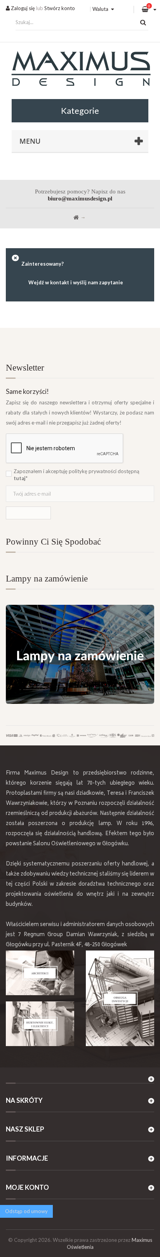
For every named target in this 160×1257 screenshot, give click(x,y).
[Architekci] (40, 973)
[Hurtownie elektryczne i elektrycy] (40, 1023)
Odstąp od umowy (26, 1211)
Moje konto (27, 1187)
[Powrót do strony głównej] (76, 217)
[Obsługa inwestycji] (120, 998)
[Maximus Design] (80, 69)
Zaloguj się (22, 8)
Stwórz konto (59, 8)
